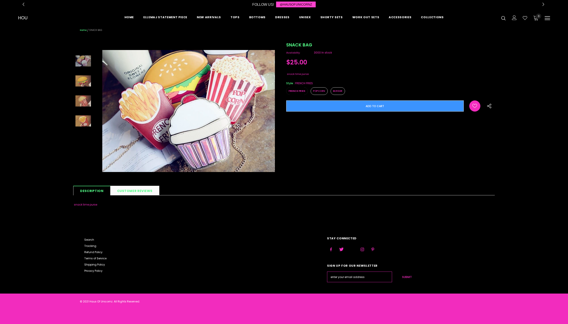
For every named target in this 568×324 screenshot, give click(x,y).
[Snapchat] (383, 250)
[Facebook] (331, 250)
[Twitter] (341, 250)
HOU (23, 18)
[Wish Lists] (474, 106)
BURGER (338, 91)
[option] (188, 111)
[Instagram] (362, 250)
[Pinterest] (373, 250)
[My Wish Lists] (525, 18)
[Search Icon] (503, 18)
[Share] (488, 107)
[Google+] (352, 250)
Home (83, 30)
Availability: (293, 52)
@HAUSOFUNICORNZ (296, 4)
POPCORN (319, 91)
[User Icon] (514, 18)
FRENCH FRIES (297, 91)
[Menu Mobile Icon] (547, 18)
